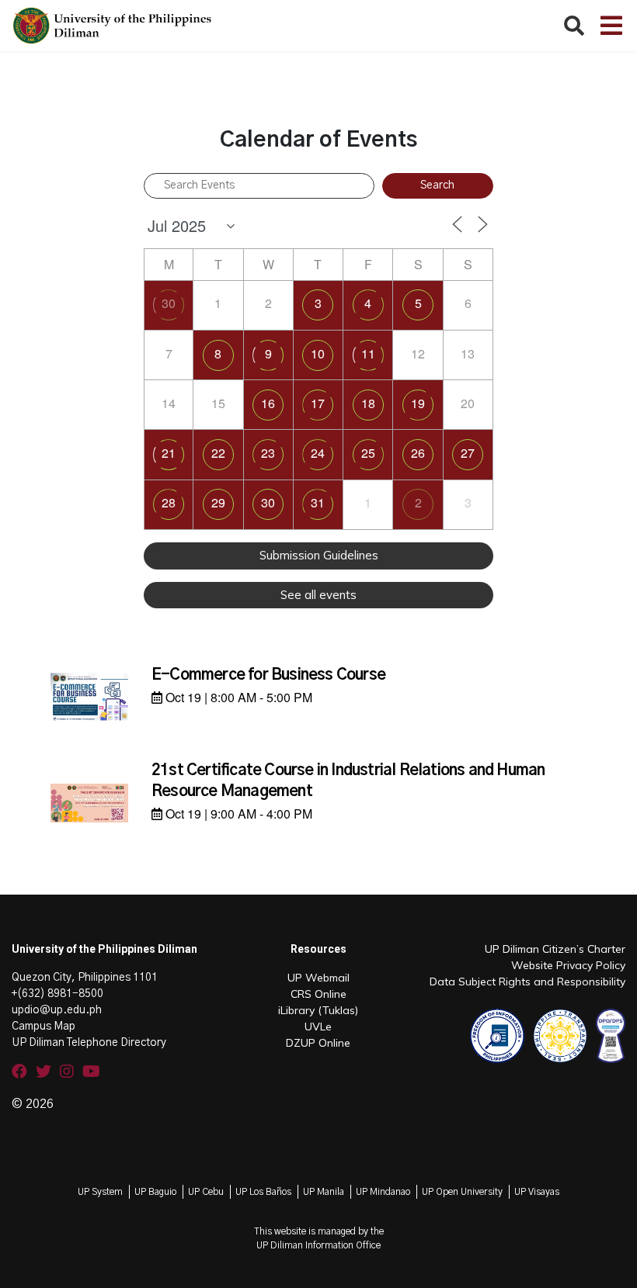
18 (368, 403)
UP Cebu (206, 1191)
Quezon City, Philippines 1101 (85, 977)
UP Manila (323, 1191)
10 (318, 353)
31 (318, 502)
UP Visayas (536, 1191)
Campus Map (43, 1026)
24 (318, 453)
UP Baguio (155, 1191)
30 (169, 303)
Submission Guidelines (318, 555)
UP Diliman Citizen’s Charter (555, 949)
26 (418, 453)
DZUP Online (318, 1043)
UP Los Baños (263, 1191)
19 (418, 403)
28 (169, 502)
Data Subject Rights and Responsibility (527, 982)
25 (368, 453)
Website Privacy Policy (568, 965)
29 (218, 502)
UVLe (318, 1027)
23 (268, 453)
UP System (100, 1191)
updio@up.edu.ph (57, 1010)
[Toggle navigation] (611, 25)
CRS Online (318, 994)
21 (169, 453)
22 (218, 453)
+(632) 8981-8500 (57, 994)
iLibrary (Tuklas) (318, 1010)
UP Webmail (318, 978)
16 (268, 403)
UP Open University (462, 1191)
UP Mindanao (383, 1191)
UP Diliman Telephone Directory (89, 1042)
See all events (318, 594)
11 (368, 353)
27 (468, 453)
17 (318, 403)
